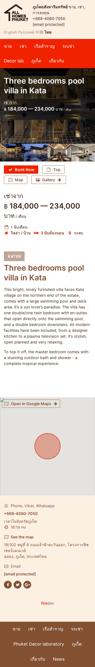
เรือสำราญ (44, 46)
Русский (26, 32)
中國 (39, 32)
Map (19, 179)
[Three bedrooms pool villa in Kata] (12, 153)
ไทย (48, 32)
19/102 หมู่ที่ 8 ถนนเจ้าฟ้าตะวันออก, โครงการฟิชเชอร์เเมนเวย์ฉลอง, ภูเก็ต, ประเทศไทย (46, 546)
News (59, 659)
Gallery (48, 179)
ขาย (8, 46)
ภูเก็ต (36, 60)
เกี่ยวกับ (56, 60)
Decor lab (14, 60)
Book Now (24, 169)
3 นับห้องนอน (52, 232)
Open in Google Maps (31, 403)
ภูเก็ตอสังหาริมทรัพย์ (51, 6)
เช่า (23, 46)
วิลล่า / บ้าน (21, 232)
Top (56, 169)
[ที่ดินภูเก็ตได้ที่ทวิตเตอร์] (17, 584)
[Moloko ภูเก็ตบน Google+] (27, 584)
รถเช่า (68, 46)
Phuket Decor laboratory (38, 644)
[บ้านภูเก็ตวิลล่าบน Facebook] (8, 584)
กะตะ (78, 232)
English (10, 32)
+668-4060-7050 (49, 18)
